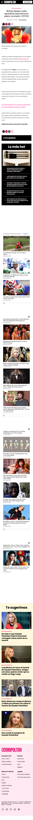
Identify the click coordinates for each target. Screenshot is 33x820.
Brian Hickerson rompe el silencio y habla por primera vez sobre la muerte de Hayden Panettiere (16, 703)
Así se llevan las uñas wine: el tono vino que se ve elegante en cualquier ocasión (17, 200)
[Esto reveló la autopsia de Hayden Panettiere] (16, 719)
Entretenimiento (16, 8)
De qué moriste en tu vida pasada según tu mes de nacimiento (15, 192)
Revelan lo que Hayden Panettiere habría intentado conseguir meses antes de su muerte (14, 637)
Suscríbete (27, 2)
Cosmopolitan (22, 20)
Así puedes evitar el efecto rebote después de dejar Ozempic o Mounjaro (16, 170)
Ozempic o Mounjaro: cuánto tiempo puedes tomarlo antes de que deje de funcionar (17, 184)
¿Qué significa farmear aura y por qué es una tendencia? (17, 177)
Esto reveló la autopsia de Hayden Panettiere (13, 734)
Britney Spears (24, 59)
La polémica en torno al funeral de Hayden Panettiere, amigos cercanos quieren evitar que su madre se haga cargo (15, 670)
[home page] (10, 2)
